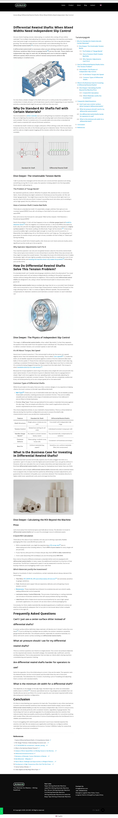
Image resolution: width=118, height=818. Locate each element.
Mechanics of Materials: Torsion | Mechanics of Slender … (31, 756)
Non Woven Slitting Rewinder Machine (57, 790)
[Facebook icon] (93, 810)
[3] (24, 224)
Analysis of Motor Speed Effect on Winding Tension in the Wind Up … (35, 751)
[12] (29, 690)
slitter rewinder (32, 116)
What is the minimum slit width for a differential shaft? (92, 120)
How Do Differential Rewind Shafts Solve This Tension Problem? (90, 65)
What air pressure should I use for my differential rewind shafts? (92, 110)
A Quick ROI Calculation (91, 93)
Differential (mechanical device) (24, 753)
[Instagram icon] (98, 810)
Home (15, 15)
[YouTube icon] (95, 810)
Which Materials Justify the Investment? (92, 97)
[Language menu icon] (100, 5)
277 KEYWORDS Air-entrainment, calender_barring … (30, 745)
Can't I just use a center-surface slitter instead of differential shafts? (91, 105)
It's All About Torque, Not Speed (93, 74)
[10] (56, 578)
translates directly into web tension (29, 367)
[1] (31, 45)
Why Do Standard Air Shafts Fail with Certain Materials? (89, 42)
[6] (62, 356)
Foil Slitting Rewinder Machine (54, 792)
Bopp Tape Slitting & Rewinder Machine (57, 797)
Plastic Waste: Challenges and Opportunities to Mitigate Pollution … (34, 761)
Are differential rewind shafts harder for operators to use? (92, 115)
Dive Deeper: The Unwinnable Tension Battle (91, 47)
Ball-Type (19, 393)
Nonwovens (20, 589)
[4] (63, 228)
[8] (23, 392)
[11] (17, 631)
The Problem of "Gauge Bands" (92, 51)
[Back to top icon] (103, 810)
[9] (60, 545)
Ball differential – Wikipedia (23, 759)
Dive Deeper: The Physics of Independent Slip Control (88, 70)
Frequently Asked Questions (86, 101)
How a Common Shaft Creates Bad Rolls (93, 55)
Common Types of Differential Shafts (93, 78)
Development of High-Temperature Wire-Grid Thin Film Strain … (33, 764)
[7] (41, 367)
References (81, 127)
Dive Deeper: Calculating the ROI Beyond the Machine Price (90, 89)
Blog (19, 15)
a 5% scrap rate (54, 545)
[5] (63, 259)
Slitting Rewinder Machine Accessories (57, 794)
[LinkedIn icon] (96, 810)
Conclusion (81, 124)
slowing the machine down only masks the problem (46, 259)
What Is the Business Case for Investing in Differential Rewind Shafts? (90, 84)
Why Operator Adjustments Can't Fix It (92, 60)
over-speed (57, 356)
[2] (47, 51)
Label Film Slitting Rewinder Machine (56, 788)
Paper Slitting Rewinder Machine (55, 786)
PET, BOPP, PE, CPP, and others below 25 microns (39, 579)
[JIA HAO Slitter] (20, 5)
